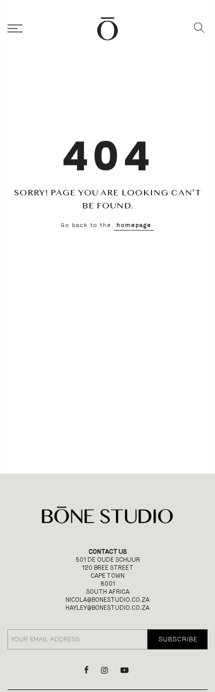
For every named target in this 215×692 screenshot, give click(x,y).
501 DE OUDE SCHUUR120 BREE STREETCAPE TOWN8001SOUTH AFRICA (108, 576)
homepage (134, 225)
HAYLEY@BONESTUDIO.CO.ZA (108, 608)
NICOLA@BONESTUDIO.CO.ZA (108, 600)
